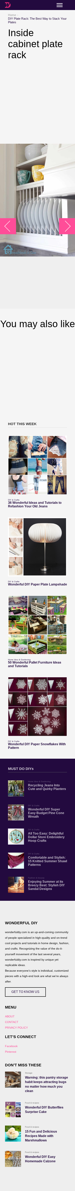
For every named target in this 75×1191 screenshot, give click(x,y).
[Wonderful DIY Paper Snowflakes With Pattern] (37, 706)
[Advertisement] (37, 102)
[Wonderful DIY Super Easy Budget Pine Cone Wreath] (16, 812)
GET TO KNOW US (25, 992)
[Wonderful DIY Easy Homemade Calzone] (13, 1159)
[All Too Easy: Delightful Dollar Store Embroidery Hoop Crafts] (16, 837)
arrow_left (10, 226)
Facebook (11, 1046)
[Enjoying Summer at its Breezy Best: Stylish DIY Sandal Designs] (16, 885)
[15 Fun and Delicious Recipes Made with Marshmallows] (13, 1134)
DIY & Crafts (13, 500)
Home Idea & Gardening (19, 660)
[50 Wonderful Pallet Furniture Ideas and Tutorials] (37, 625)
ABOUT (10, 1016)
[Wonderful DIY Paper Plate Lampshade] (37, 546)
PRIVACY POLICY (16, 1027)
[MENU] (60, 5)
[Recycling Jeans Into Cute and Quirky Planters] (16, 788)
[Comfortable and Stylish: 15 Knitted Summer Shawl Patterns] (16, 861)
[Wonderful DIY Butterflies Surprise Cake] (13, 1109)
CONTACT (11, 1022)
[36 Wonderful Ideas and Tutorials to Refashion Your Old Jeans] (37, 465)
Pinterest (10, 1051)
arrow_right (65, 226)
